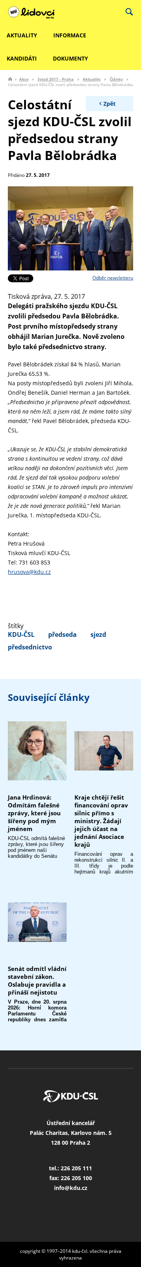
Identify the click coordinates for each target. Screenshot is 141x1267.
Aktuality (92, 79)
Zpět (109, 103)
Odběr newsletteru (112, 277)
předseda (62, 634)
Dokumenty (70, 58)
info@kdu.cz (70, 1188)
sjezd (98, 634)
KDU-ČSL (21, 634)
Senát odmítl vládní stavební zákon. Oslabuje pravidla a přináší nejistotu (37, 980)
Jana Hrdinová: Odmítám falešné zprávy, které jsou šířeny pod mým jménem (34, 813)
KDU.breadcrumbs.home (10, 79)
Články (116, 79)
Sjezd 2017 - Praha (56, 79)
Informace (69, 35)
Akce (24, 79)
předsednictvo (30, 647)
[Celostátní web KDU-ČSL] (35, 12)
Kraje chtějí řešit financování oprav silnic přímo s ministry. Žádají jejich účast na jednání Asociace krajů (101, 820)
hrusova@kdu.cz (29, 572)
